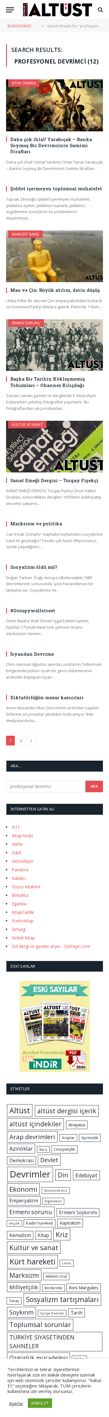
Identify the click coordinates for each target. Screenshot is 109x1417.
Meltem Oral (56, 1276)
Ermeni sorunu (26, 323)
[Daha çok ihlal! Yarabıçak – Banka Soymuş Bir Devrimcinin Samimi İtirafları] (54, 105)
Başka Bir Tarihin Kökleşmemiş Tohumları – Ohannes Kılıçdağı (47, 382)
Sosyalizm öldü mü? (33, 567)
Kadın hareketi (39, 1223)
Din (63, 1174)
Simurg (18, 929)
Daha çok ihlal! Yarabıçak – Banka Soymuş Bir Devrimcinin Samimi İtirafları (51, 145)
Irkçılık (14, 1223)
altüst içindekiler (35, 1123)
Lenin (66, 1263)
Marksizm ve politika (36, 523)
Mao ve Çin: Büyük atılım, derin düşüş (55, 290)
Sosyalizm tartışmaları (62, 1299)
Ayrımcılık (89, 1137)
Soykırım (21, 1312)
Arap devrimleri (32, 1136)
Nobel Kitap (23, 938)
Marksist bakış (25, 234)
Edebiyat (86, 1175)
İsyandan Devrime (32, 654)
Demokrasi (21, 1160)
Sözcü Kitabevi (26, 887)
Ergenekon (53, 1201)
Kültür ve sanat (33, 1247)
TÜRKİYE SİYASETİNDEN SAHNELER (41, 1341)
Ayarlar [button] (16, 1403)
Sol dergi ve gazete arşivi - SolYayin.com (51, 946)
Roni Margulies (83, 1287)
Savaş (14, 1300)
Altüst (19, 1110)
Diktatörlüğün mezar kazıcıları (47, 697)
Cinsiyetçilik (64, 1149)
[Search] (100, 10)
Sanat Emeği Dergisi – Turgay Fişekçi (54, 480)
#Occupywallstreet (32, 610)
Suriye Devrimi (52, 1313)
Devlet (49, 1160)
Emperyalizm (23, 1200)
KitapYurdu (22, 835)
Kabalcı (19, 878)
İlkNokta (20, 895)
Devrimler (30, 1174)
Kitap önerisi (24, 83)
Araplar (68, 1137)
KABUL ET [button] (39, 1403)
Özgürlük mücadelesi (38, 1358)
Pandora (20, 870)
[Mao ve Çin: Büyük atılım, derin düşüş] (54, 256)
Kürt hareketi (32, 1261)
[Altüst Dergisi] (57, 9)
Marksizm (24, 1275)
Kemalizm (20, 1235)
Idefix (17, 844)
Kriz (62, 1234)
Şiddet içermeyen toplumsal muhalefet (56, 188)
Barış (43, 1149)
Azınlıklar (21, 1148)
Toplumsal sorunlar (40, 1324)
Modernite (53, 1288)
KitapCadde (23, 912)
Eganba (19, 904)
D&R (16, 852)
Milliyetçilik (23, 1287)
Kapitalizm (70, 1223)
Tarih (76, 1312)
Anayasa (76, 1125)
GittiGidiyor (22, 861)
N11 (16, 827)
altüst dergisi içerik (66, 1110)
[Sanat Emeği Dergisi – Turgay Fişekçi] (54, 446)
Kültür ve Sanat (27, 424)
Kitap (43, 1235)
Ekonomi (23, 1189)
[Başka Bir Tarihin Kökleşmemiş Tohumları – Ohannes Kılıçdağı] (54, 345)
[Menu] (10, 10)
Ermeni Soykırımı (78, 1212)
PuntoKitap (23, 921)
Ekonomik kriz (55, 1190)
